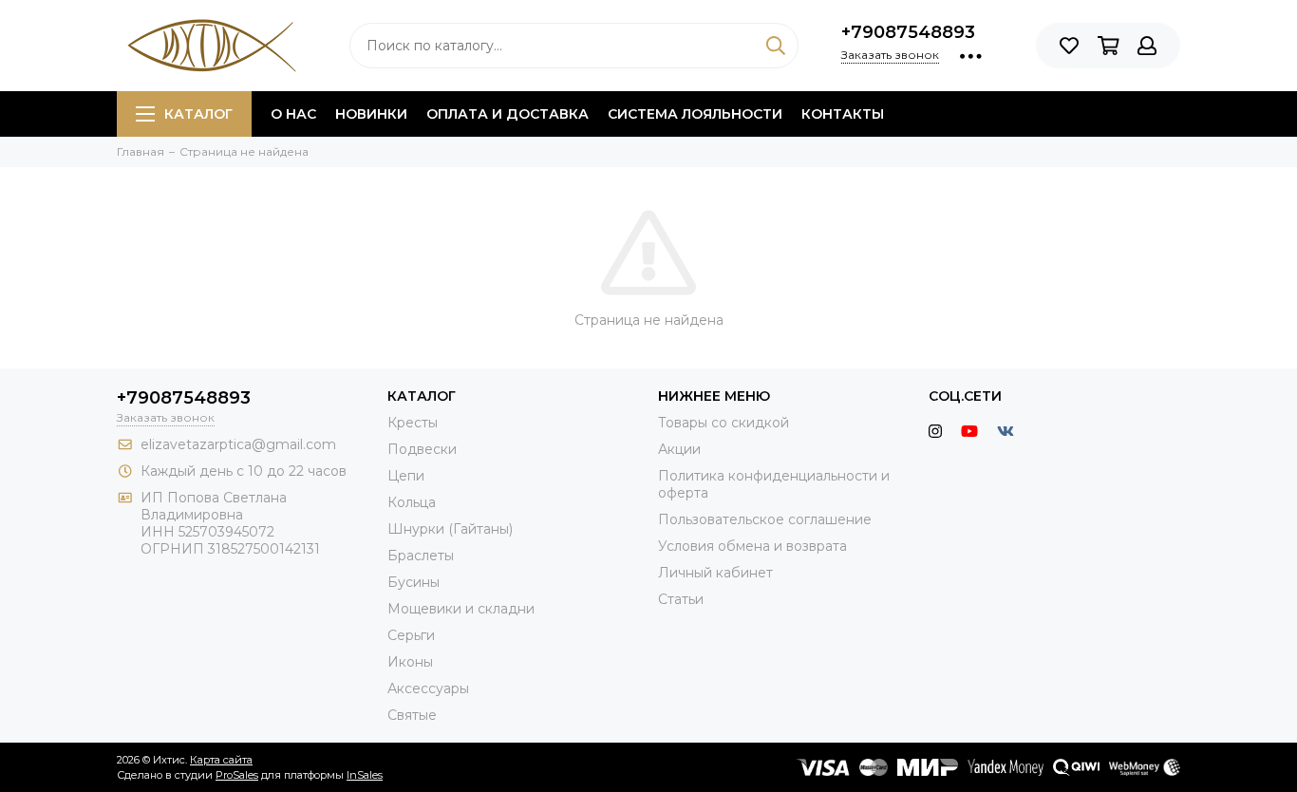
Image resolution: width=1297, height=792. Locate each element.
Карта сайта (221, 759)
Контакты (842, 114)
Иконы (410, 661)
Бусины (413, 582)
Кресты (412, 422)
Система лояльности (695, 114)
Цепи (405, 475)
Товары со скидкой (723, 422)
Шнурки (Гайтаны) (450, 528)
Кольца (411, 502)
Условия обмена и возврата (752, 546)
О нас (293, 114)
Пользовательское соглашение (765, 519)
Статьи (681, 599)
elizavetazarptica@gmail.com (238, 444)
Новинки (371, 114)
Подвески (422, 449)
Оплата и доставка (507, 114)
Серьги (411, 635)
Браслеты (420, 555)
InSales (365, 775)
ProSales (237, 775)
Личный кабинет (715, 572)
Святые (412, 715)
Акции (679, 449)
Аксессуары (428, 688)
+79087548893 (908, 32)
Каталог (198, 114)
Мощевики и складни (461, 608)
